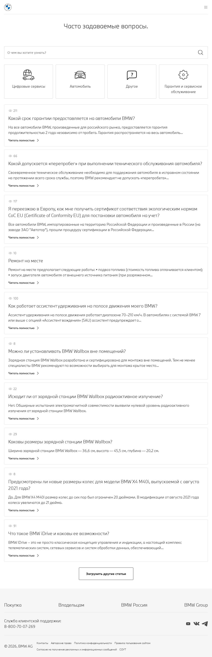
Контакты (42, 643)
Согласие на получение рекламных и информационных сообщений (77, 649)
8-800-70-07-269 (19, 626)
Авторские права (61, 643)
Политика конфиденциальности (93, 643)
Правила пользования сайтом (132, 643)
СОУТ (122, 649)
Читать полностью (21, 140)
